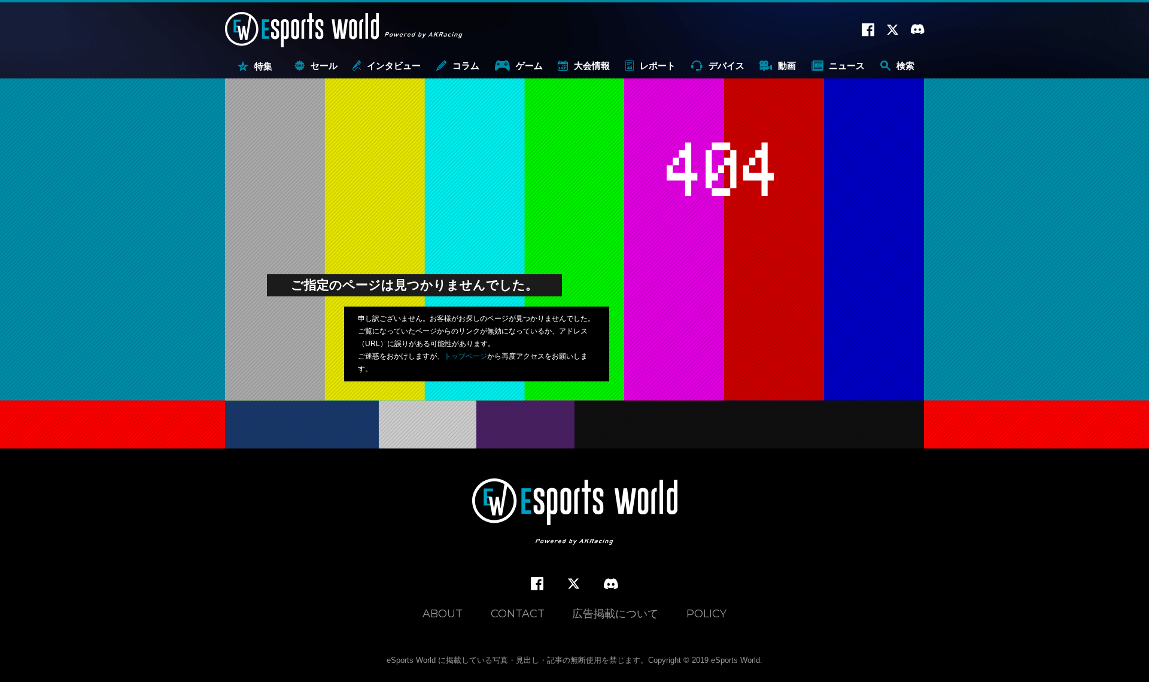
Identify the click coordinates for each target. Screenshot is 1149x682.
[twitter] (573, 584)
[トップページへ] (574, 512)
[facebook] (537, 584)
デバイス (726, 65)
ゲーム (529, 65)
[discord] (611, 584)
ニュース (847, 65)
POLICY (706, 613)
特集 (263, 66)
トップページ (465, 356)
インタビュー (394, 65)
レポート (658, 65)
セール (324, 65)
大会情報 (592, 65)
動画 (787, 65)
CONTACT (518, 613)
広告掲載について (615, 613)
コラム (465, 65)
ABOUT (442, 613)
